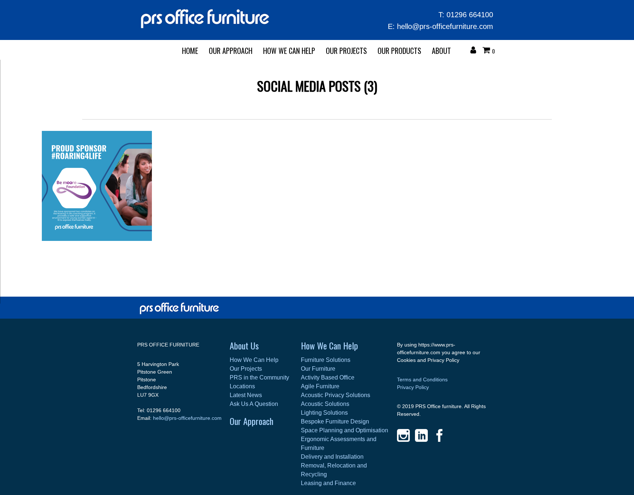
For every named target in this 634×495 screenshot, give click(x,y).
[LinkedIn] (421, 435)
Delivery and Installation (332, 457)
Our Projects (346, 50)
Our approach (230, 50)
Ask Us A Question (254, 404)
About (441, 50)
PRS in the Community (259, 377)
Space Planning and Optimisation (344, 430)
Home (190, 50)
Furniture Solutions (325, 360)
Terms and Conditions (422, 379)
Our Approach (251, 421)
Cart (488, 50)
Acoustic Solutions (325, 404)
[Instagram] (403, 435)
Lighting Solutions (324, 413)
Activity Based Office (327, 377)
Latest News (246, 395)
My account (475, 50)
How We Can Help (289, 50)
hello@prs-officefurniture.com (445, 26)
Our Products (399, 50)
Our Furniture (318, 369)
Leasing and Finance (328, 483)
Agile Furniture (320, 386)
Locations (242, 386)
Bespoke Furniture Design (335, 421)
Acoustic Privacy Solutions (335, 395)
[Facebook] (439, 435)
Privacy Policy (413, 387)
